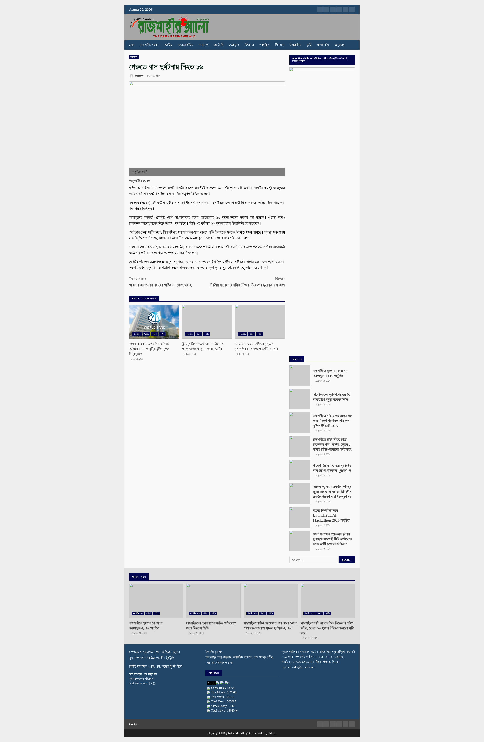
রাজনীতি (218, 45)
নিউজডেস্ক (139, 76)
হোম (131, 45)
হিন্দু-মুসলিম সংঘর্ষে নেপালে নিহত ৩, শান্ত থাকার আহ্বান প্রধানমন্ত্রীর (207, 322)
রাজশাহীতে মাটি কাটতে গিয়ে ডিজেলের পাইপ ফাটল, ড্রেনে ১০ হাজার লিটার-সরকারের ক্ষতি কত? (299, 446)
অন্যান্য (339, 45)
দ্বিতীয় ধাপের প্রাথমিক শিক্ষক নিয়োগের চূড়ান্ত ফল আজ (247, 281)
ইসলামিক (295, 45)
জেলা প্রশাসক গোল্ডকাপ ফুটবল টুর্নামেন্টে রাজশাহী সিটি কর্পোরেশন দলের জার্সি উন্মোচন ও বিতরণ (299, 541)
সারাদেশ (203, 45)
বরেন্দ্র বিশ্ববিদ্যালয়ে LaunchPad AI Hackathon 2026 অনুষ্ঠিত (299, 517)
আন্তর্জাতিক (185, 45)
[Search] (350, 45)
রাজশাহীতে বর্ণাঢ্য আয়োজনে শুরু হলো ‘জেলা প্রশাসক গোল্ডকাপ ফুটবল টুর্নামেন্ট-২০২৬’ (299, 422)
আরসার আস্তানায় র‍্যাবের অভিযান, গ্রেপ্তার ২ (160, 281)
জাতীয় (168, 45)
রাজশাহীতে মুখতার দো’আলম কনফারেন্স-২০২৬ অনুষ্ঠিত (299, 375)
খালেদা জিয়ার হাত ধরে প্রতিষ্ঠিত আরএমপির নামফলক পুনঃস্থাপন (299, 470)
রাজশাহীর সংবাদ (149, 45)
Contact (133, 724)
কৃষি (309, 45)
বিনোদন (249, 45)
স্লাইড (162, 334)
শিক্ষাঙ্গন (279, 45)
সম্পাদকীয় (323, 45)
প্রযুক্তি (264, 45)
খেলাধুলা (234, 45)
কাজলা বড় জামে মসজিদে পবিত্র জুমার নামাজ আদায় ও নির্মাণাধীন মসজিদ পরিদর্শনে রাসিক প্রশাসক (299, 493)
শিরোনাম (146, 334)
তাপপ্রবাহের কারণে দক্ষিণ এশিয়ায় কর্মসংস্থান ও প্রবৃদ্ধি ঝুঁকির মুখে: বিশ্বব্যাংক (154, 322)
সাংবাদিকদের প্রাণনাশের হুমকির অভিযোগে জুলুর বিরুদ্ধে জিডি (299, 399)
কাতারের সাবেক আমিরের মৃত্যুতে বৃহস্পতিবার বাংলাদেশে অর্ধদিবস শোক (260, 322)
